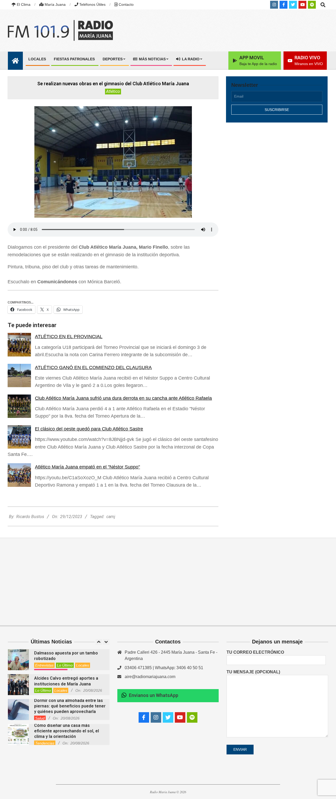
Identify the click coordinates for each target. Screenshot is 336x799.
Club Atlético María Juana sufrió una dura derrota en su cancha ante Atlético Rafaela (123, 398)
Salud (40, 718)
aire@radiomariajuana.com (150, 676)
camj (110, 516)
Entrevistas (44, 665)
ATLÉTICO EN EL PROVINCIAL (68, 336)
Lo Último (65, 665)
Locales (82, 665)
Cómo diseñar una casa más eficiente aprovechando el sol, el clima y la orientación (66, 731)
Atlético (113, 91)
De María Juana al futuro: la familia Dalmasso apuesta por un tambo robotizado (68, 653)
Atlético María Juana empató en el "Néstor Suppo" (87, 467)
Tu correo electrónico (255, 652)
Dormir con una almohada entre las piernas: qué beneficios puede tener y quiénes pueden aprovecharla (70, 706)
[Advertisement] (277, 172)
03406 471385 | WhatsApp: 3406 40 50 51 (164, 667)
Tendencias (44, 743)
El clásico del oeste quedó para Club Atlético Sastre (89, 429)
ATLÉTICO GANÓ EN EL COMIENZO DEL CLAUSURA (93, 367)
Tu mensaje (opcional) (253, 672)
